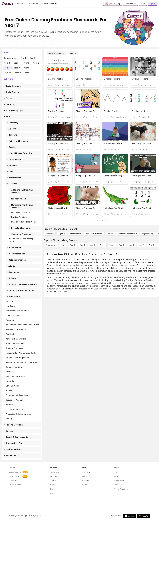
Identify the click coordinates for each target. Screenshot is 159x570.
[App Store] (129, 516)
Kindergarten (10, 58)
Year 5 (26, 63)
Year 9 (26, 68)
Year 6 (36, 63)
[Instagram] (34, 516)
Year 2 (32, 58)
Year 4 (17, 63)
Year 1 (23, 58)
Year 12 (28, 73)
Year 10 (7, 73)
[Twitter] (26, 516)
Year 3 (7, 63)
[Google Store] (143, 516)
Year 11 (18, 73)
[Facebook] (30, 516)
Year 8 (17, 68)
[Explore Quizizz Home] (7, 3)
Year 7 (7, 68)
